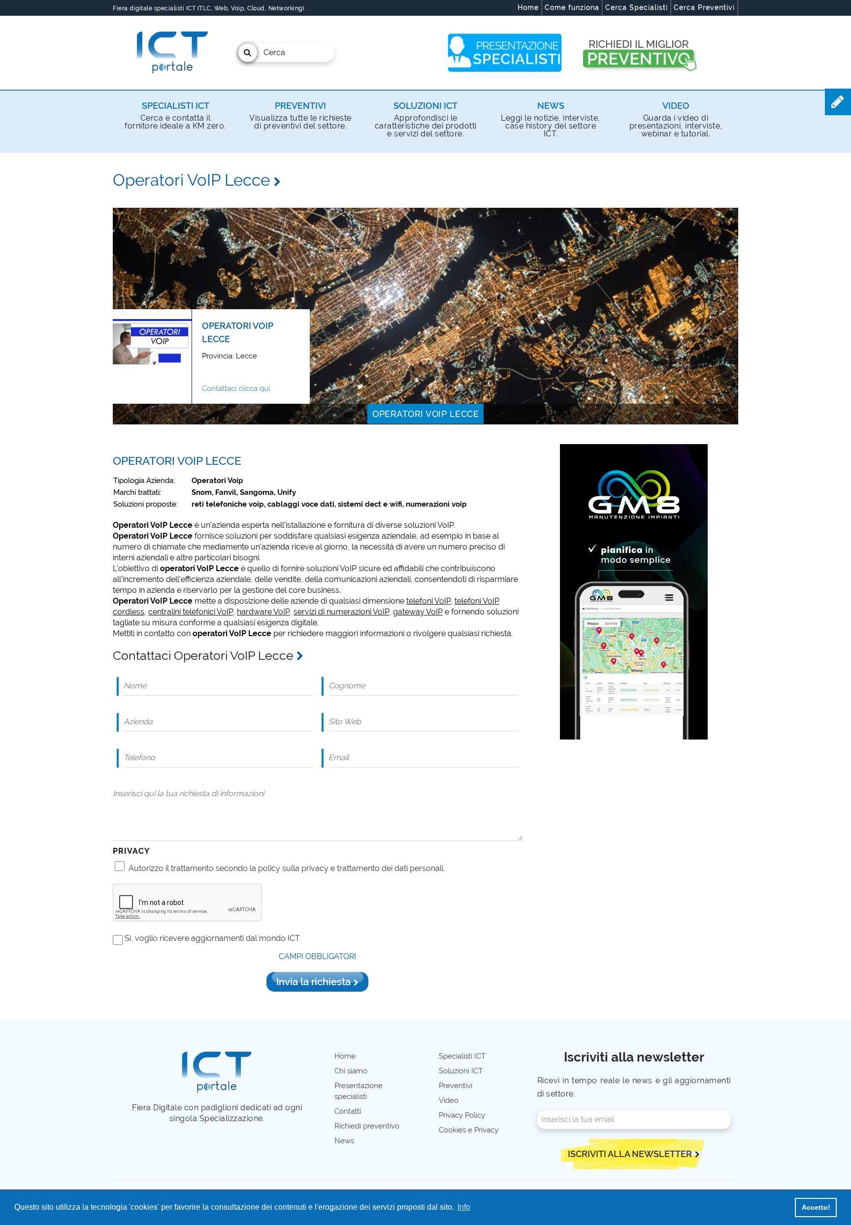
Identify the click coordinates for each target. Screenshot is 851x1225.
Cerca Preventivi (704, 7)
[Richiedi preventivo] (638, 52)
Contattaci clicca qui (236, 388)
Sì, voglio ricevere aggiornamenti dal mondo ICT (212, 938)
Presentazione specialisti (358, 1091)
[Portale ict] (170, 53)
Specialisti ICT (175, 105)
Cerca (274, 52)
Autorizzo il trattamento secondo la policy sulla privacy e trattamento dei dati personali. (287, 868)
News (550, 105)
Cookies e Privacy (468, 1130)
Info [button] (464, 1207)
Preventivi (300, 105)
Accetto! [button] (816, 1207)
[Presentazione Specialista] (505, 52)
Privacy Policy (462, 1115)
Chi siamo (350, 1070)
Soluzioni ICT (425, 105)
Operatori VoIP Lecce (425, 414)
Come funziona (572, 7)
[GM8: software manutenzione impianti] (634, 591)
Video (675, 105)
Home (528, 7)
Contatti (347, 1111)
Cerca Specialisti (636, 7)
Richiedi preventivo (366, 1126)
